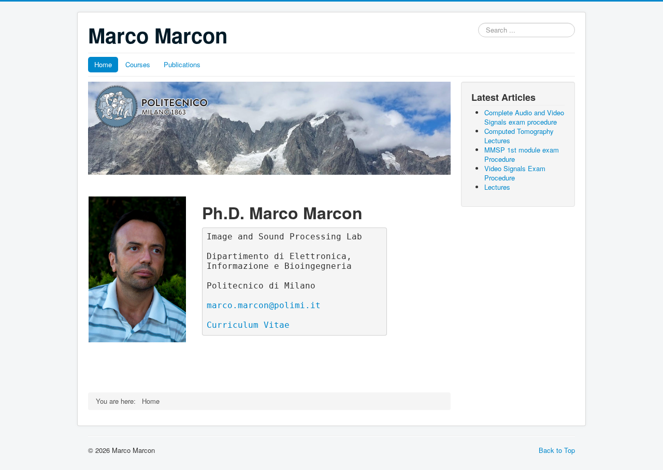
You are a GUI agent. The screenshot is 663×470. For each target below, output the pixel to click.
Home (103, 64)
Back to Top (557, 450)
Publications (182, 64)
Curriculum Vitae (248, 325)
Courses (137, 64)
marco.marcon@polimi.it (264, 305)
